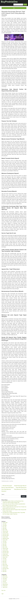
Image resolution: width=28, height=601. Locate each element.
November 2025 (6, 535)
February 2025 (5, 548)
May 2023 (4, 570)
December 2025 (6, 534)
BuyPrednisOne (9, 1)
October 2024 (5, 554)
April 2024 (4, 562)
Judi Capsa (5, 578)
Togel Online (5, 587)
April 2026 (4, 528)
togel (2, 593)
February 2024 (5, 565)
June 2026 (5, 525)
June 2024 (5, 560)
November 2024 (6, 552)
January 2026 (5, 532)
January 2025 (5, 549)
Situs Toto (3, 590)
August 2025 (5, 539)
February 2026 (5, 531)
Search (3, 494)
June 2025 (5, 542)
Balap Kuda (5, 575)
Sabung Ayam (5, 584)
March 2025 (5, 547)
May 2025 (4, 544)
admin (7, 481)
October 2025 (5, 537)
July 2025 (4, 541)
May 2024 (4, 561)
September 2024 (6, 555)
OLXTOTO (17, 598)
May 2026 (4, 526)
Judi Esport (5, 580)
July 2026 (4, 524)
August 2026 (5, 522)
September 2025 (6, 538)
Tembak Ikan (5, 585)
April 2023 (4, 571)
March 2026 (5, 529)
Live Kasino (5, 582)
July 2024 (4, 558)
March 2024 (5, 564)
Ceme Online (5, 577)
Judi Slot (11, 481)
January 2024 (5, 567)
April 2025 (4, 545)
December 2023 (6, 568)
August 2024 (5, 557)
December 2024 (6, 551)
